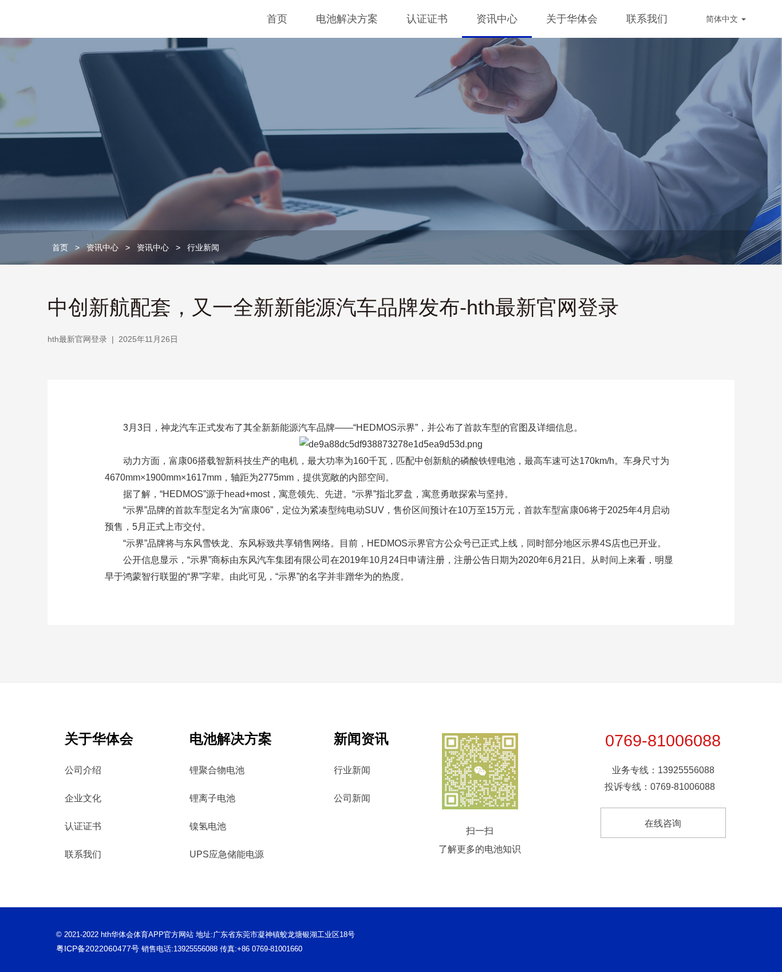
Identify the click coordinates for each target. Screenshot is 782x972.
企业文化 (83, 798)
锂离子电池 (212, 798)
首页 (277, 19)
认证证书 (427, 19)
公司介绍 (83, 770)
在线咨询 (663, 823)
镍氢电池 (207, 826)
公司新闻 (352, 798)
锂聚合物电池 (216, 770)
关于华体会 (572, 19)
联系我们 (647, 19)
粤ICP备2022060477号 (97, 948)
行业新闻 (203, 247)
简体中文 (723, 18)
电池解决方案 (347, 19)
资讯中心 (497, 19)
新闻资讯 (361, 738)
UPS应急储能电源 (226, 854)
